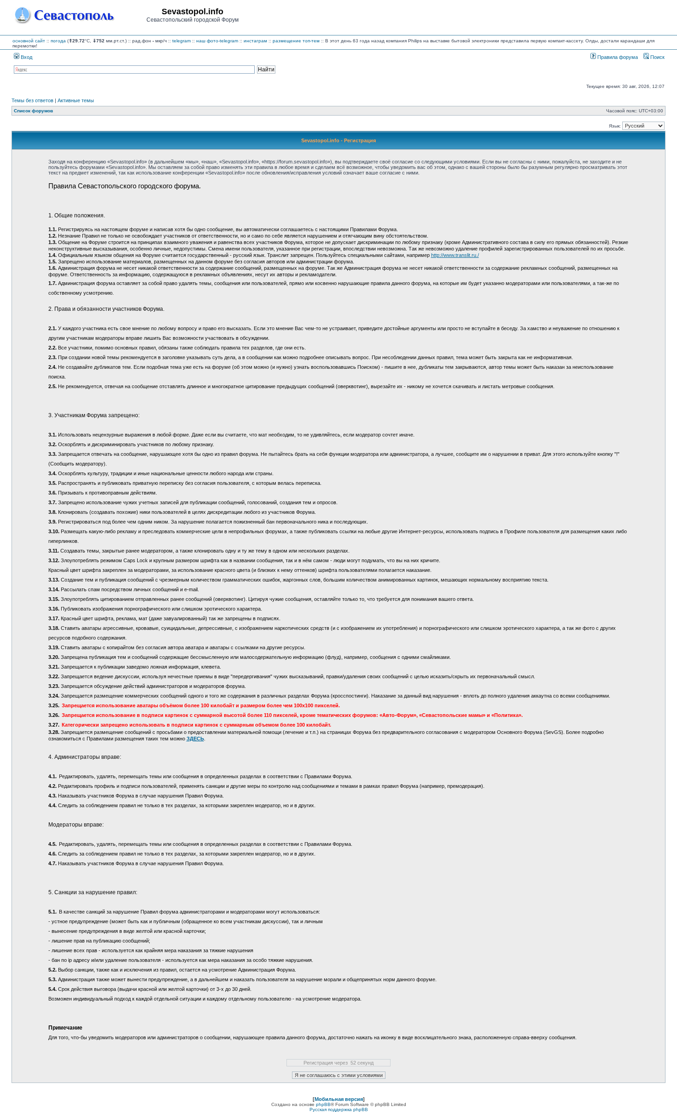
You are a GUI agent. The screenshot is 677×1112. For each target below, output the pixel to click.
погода (58, 40)
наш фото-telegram (217, 40)
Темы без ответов (32, 100)
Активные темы (76, 100)
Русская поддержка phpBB (338, 1109)
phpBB (323, 1104)
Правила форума (617, 57)
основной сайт (28, 40)
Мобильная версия (339, 1099)
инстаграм (255, 40)
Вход (25, 57)
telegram (181, 40)
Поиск (657, 57)
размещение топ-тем (296, 40)
